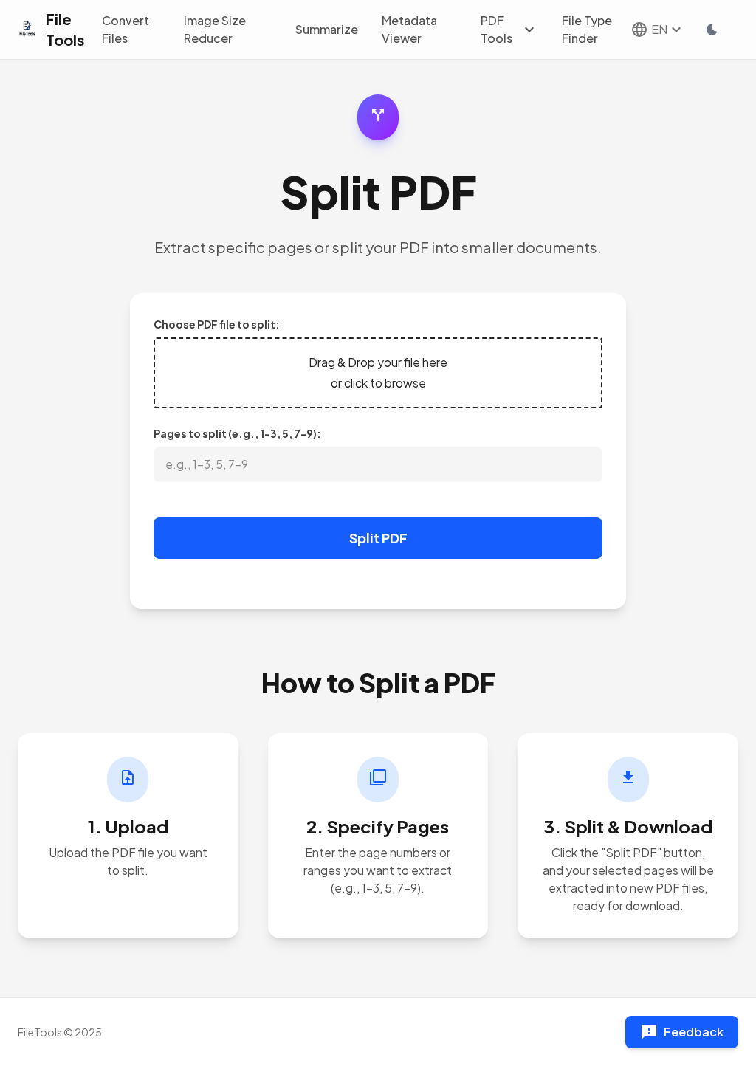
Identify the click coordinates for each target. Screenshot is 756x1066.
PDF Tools (509, 29)
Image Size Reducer (215, 29)
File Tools (65, 29)
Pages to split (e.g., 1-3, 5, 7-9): (237, 433)
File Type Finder (587, 29)
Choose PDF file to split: (217, 324)
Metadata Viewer (409, 29)
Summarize (326, 29)
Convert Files (125, 29)
